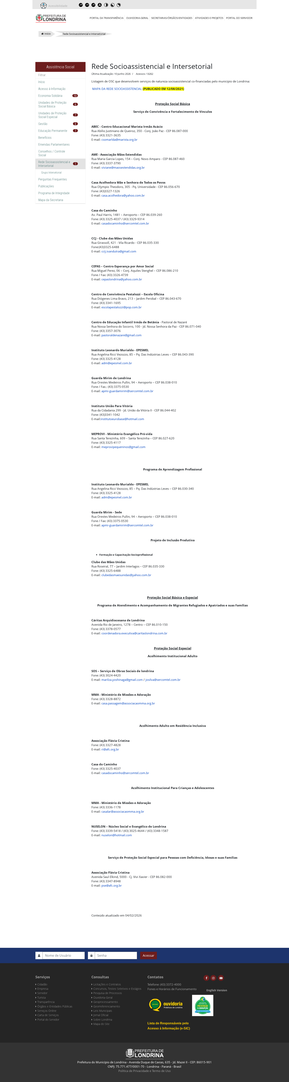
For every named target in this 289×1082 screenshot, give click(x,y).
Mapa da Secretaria (50, 200)
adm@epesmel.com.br (116, 363)
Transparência (45, 1002)
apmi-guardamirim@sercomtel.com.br (127, 391)
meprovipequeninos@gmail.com (123, 447)
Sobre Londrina (102, 1019)
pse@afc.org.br (111, 885)
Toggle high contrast (106, 5)
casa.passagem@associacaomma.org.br (128, 703)
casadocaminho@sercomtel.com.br (125, 223)
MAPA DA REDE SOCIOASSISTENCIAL (117, 89)
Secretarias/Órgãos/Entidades (171, 18)
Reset (93, 5)
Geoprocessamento (105, 1002)
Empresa (42, 989)
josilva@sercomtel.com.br (162, 680)
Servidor (42, 993)
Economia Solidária (50, 96)
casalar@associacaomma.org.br (122, 811)
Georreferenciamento (106, 1006)
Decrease (87, 5)
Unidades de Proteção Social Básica (52, 104)
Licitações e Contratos (107, 984)
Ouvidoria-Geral (137, 18)
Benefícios (45, 138)
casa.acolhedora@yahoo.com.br (123, 195)
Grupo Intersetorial (51, 172)
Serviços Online (46, 1011)
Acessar (148, 955)
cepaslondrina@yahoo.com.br (121, 279)
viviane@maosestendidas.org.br (123, 167)
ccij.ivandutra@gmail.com (118, 251)
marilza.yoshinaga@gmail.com (122, 680)
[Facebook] (206, 978)
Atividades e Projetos (209, 18)
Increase (81, 5)
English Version (216, 990)
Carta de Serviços (48, 1015)
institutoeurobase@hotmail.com (122, 419)
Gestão (42, 124)
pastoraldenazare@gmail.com (121, 335)
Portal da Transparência (106, 18)
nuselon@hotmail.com (116, 835)
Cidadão (42, 984)
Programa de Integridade (54, 193)
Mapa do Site (101, 1024)
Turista (41, 997)
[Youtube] (221, 978)
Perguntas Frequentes (52, 179)
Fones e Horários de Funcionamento (172, 989)
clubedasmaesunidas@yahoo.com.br (126, 575)
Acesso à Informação (51, 89)
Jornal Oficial (100, 1015)
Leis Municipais (102, 1011)
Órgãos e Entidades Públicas (54, 1006)
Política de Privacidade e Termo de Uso (144, 1071)
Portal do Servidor (239, 18)
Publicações (46, 186)
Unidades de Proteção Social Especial (52, 115)
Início (41, 82)
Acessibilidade (57, 6)
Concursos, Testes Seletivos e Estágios (117, 989)
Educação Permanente (52, 131)
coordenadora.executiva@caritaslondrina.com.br (134, 633)
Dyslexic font (100, 5)
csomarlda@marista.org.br (119, 139)
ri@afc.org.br (110, 749)
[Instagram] (213, 978)
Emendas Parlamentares (54, 144)
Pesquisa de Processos (107, 993)
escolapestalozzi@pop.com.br (121, 307)
